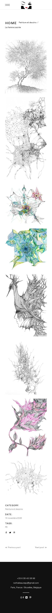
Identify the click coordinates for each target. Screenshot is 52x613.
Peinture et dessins (27, 22)
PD (6, 527)
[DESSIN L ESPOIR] (26, 249)
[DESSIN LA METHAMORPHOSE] (26, 305)
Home (11, 23)
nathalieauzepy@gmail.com (26, 583)
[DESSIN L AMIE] (26, 138)
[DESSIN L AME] (26, 66)
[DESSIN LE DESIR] (26, 367)
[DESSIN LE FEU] (26, 427)
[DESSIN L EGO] (26, 203)
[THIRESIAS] (26, 477)
